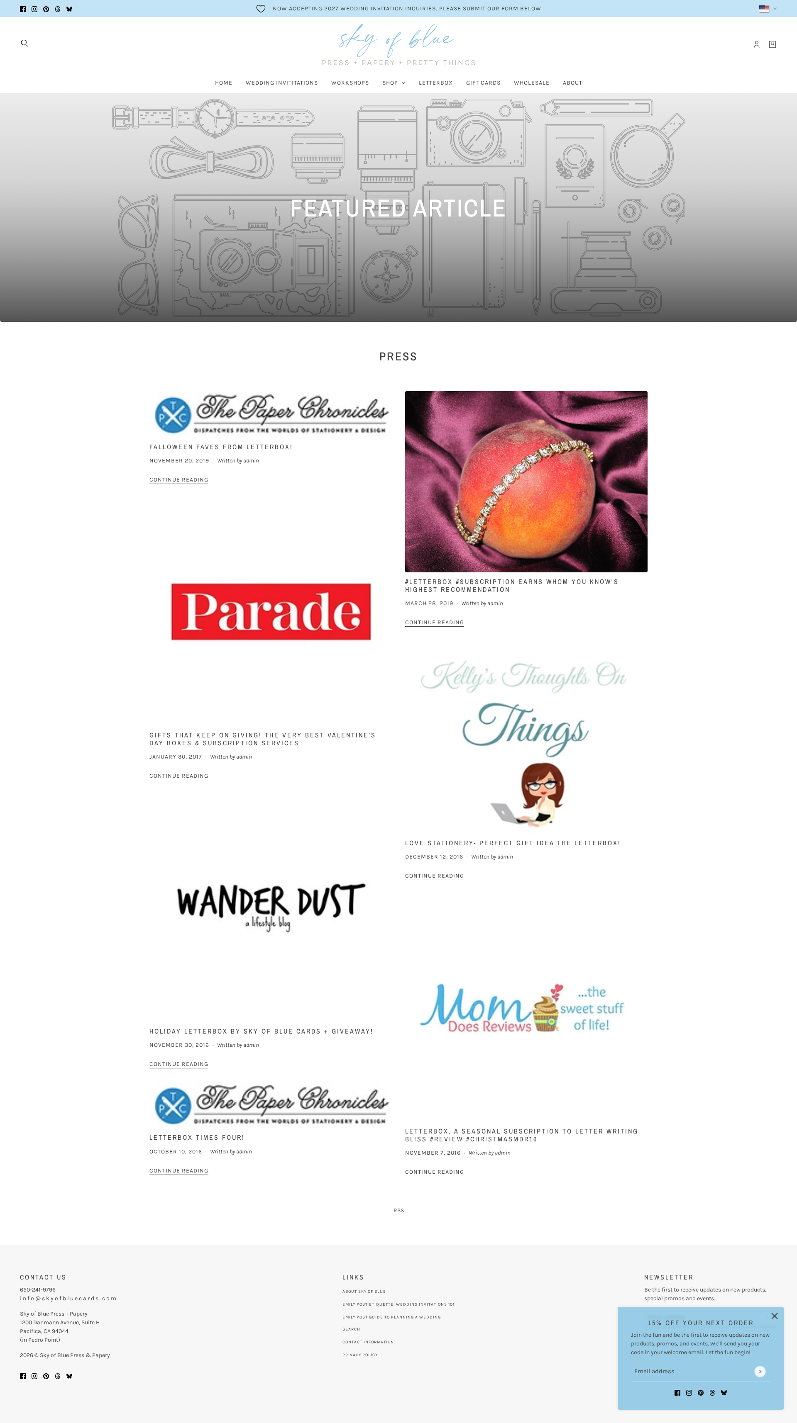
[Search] (24, 43)
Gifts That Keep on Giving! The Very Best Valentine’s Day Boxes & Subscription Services (262, 738)
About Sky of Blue (364, 1291)
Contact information (368, 1342)
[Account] (756, 44)
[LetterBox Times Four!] (270, 1105)
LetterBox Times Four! (197, 1137)
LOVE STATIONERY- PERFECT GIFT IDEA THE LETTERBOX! (513, 842)
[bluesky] (69, 8)
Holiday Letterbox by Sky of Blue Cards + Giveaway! (261, 1031)
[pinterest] (46, 8)
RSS (399, 1210)
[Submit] (759, 1371)
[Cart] (772, 44)
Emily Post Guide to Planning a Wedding (391, 1317)
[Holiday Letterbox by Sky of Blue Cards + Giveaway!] (270, 907)
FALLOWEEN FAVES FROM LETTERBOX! (221, 446)
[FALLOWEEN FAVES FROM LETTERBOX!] (270, 414)
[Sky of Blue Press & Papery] (398, 44)
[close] (774, 1316)
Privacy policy (360, 1354)
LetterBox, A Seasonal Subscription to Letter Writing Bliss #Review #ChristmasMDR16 (521, 1134)
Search (351, 1329)
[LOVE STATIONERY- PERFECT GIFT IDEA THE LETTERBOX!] (526, 737)
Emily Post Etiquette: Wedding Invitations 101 (398, 1304)
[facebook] (23, 8)
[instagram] (34, 8)
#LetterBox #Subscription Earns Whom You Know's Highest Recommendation (512, 585)
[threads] (57, 8)
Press (398, 356)
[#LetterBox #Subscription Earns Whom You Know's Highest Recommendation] (526, 482)
